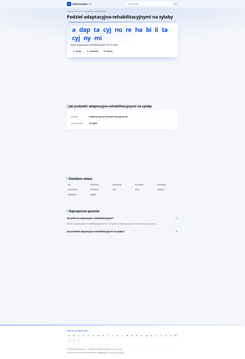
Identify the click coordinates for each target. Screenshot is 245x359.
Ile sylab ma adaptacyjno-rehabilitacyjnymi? (90, 218)
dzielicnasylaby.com (74, 11)
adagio (93, 194)
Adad (137, 189)
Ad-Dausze (72, 189)
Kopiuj (78, 51)
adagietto (72, 194)
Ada (114, 189)
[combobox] (148, 4)
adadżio (160, 189)
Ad (69, 184)
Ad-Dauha (94, 184)
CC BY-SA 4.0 (119, 352)
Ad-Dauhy (161, 184)
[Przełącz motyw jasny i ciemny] (176, 4)
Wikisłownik (102, 352)
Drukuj (109, 51)
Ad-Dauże (94, 189)
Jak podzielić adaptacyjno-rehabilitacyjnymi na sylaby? (95, 231)
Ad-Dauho (139, 184)
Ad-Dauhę (117, 184)
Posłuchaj (94, 51)
